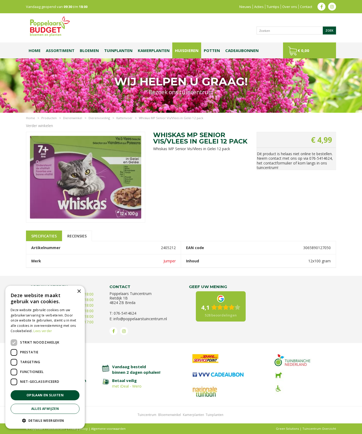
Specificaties (44, 235)
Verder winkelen (39, 125)
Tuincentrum (147, 415)
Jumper (170, 260)
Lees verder (42, 331)
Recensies (77, 235)
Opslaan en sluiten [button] (45, 395)
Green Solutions (287, 429)
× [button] (79, 291)
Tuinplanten (214, 415)
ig (332, 7)
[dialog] (45, 357)
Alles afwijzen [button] (45, 408)
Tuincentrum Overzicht (319, 429)
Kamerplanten (193, 415)
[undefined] (85, 176)
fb (321, 7)
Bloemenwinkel (169, 415)
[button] (45, 420)
